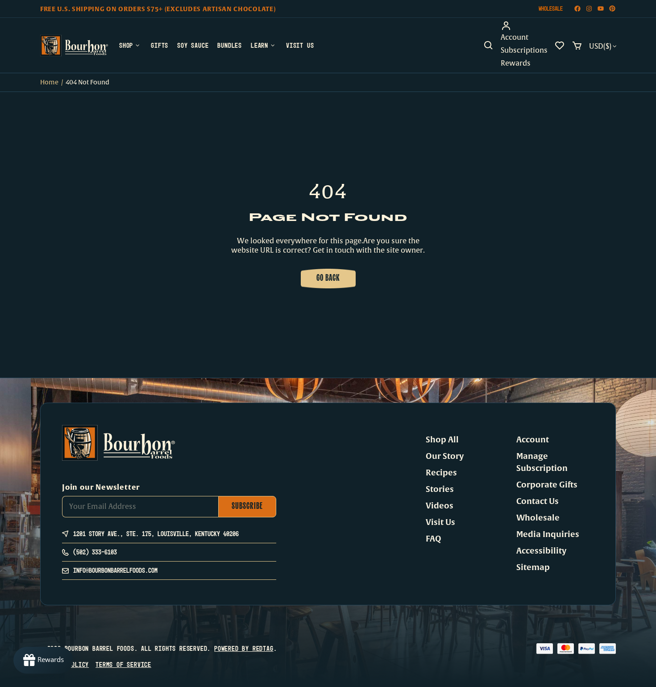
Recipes (441, 472)
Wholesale (551, 8)
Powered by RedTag (244, 648)
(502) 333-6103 (95, 552)
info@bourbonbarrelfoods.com (115, 570)
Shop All (442, 439)
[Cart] (577, 45)
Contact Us (537, 501)
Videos (439, 505)
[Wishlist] (559, 45)
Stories (440, 489)
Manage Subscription (542, 462)
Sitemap (533, 567)
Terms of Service (123, 664)
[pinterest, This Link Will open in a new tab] (612, 8)
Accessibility (541, 550)
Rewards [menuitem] (516, 63)
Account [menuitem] (514, 37)
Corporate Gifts (546, 484)
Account (532, 439)
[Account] (524, 26)
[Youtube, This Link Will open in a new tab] (600, 8)
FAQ (433, 538)
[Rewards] (43, 660)
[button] (488, 45)
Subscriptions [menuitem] (524, 50)
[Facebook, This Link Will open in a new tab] (577, 8)
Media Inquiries (547, 534)
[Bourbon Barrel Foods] (74, 45)
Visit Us (440, 522)
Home (49, 82)
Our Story (445, 456)
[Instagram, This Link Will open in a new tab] (589, 8)
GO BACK (328, 278)
